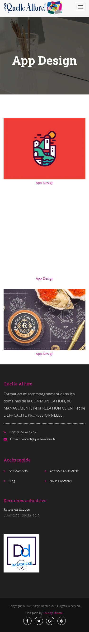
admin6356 (11, 515)
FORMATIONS (18, 471)
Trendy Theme (53, 613)
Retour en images (17, 509)
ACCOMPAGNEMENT (64, 471)
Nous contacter (61, 481)
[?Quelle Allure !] (34, 7)
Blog (12, 481)
